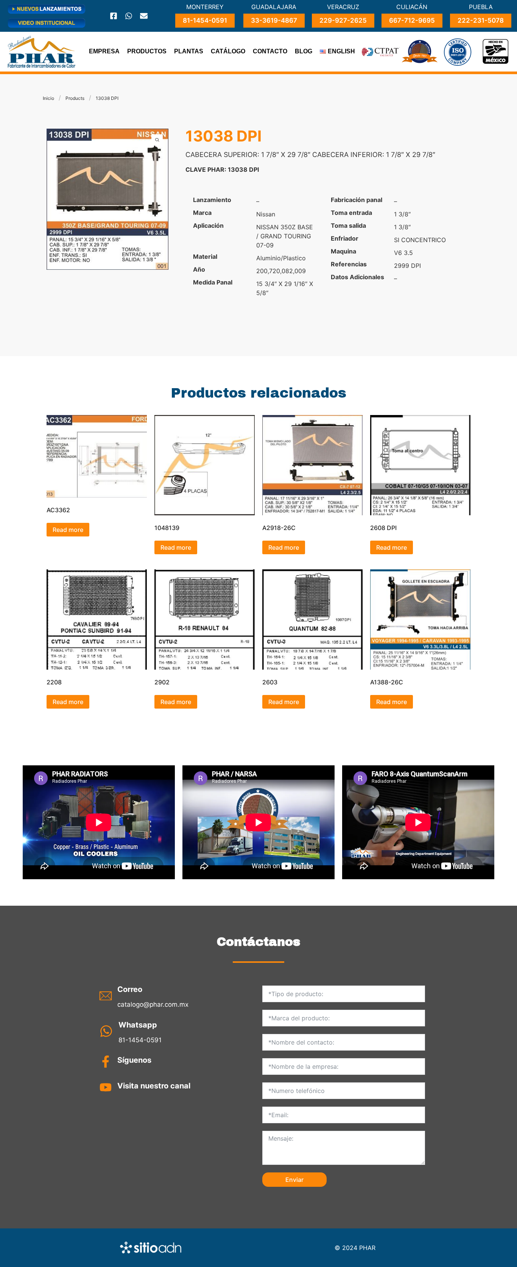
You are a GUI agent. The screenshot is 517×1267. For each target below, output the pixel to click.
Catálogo (228, 51)
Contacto (270, 51)
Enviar (294, 1179)
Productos (147, 51)
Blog (303, 51)
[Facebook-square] (113, 15)
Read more (68, 529)
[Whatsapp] (128, 15)
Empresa (104, 51)
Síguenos (134, 1060)
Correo (129, 989)
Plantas (188, 51)
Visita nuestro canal (153, 1085)
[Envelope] (143, 15)
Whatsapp (137, 1024)
